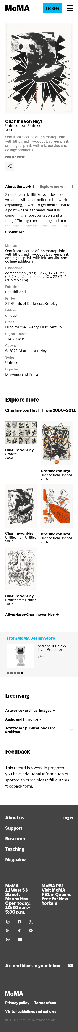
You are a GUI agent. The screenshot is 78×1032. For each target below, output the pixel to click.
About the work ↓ (20, 186)
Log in (68, 818)
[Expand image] (39, 68)
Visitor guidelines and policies (30, 1011)
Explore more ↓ (53, 186)
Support (14, 828)
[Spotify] (32, 930)
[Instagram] (9, 921)
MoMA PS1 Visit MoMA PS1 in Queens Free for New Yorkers (56, 894)
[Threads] (9, 930)
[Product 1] (8, 673)
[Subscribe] (70, 965)
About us (14, 817)
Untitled (11, 362)
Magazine (15, 859)
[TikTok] (21, 930)
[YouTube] (21, 939)
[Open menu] (70, 8)
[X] (32, 921)
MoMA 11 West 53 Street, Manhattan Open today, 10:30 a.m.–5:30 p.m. (18, 898)
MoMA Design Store (36, 638)
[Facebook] (21, 921)
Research (15, 838)
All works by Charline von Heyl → (32, 614)
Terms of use (45, 1003)
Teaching (14, 849)
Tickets (52, 8)
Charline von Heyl (23, 121)
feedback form (18, 786)
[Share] (9, 166)
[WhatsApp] (9, 939)
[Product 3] (15, 673)
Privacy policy (17, 1003)
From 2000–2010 (59, 410)
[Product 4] (18, 673)
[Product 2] (11, 673)
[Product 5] (22, 673)
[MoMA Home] (17, 8)
